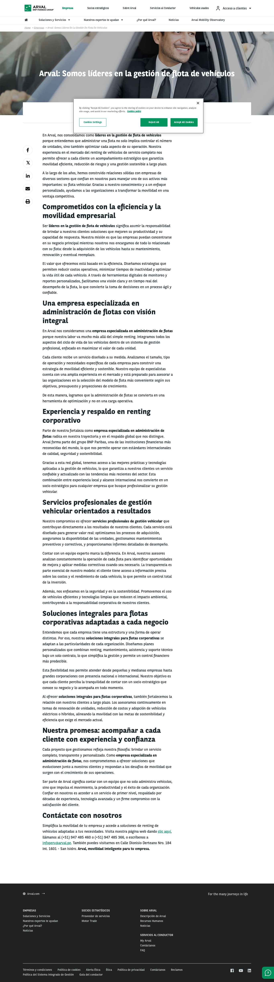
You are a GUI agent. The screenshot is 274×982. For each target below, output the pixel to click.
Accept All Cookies (184, 122)
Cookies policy (134, 111)
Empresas (67, 8)
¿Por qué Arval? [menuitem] (146, 20)
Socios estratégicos (98, 8)
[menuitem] (233, 8)
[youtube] (241, 971)
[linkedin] (249, 971)
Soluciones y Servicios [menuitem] (53, 20)
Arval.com (34, 893)
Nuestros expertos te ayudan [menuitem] (102, 20)
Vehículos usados (199, 8)
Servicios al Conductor (163, 8)
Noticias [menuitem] (174, 20)
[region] (138, 115)
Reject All (154, 122)
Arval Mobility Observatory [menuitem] (208, 20)
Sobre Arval (129, 8)
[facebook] (232, 971)
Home (27, 27)
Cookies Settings (93, 122)
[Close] (198, 103)
